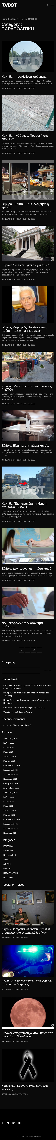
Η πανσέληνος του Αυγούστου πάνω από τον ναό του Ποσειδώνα (26, 701)
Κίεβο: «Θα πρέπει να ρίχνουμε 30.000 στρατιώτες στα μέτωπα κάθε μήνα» (27, 686)
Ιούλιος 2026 (8, 743)
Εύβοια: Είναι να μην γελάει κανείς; (25, 445)
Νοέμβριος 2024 (10, 833)
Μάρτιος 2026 (9, 761)
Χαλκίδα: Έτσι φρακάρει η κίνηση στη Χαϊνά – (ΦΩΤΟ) (24, 505)
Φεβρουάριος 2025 (11, 819)
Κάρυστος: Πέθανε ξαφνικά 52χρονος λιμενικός (23, 708)
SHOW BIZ (8, 850)
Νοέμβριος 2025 (10, 779)
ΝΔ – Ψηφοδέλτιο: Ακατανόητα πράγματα (22, 624)
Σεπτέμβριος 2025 (11, 788)
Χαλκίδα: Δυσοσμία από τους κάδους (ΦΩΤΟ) (27, 388)
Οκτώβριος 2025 (10, 783)
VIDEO (6, 859)
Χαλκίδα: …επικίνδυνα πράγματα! (25, 76)
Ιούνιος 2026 (8, 747)
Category (14, 19)
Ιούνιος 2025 (8, 801)
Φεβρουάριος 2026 (11, 765)
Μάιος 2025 (8, 806)
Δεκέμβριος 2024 (10, 828)
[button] (52, 5)
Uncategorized (9, 855)
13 (33, 650)
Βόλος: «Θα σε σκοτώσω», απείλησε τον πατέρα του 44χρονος (26, 694)
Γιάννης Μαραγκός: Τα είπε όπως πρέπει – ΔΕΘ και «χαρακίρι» (24, 329)
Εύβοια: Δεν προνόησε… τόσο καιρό (26, 568)
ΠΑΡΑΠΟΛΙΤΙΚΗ (29, 19)
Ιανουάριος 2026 (10, 770)
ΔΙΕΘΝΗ (7, 864)
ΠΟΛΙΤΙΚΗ (8, 878)
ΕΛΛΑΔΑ (7, 869)
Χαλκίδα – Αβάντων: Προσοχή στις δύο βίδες (25, 137)
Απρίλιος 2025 (9, 810)
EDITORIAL (8, 846)
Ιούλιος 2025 (8, 797)
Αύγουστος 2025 (10, 792)
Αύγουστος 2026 (10, 738)
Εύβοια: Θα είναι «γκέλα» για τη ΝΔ (26, 265)
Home (4, 19)
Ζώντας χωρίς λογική (22, 725)
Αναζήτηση (8, 661)
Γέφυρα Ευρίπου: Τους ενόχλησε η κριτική (25, 205)
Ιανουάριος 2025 (10, 824)
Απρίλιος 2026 (9, 756)
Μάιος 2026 (8, 752)
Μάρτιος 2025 (9, 815)
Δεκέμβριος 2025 (10, 774)
